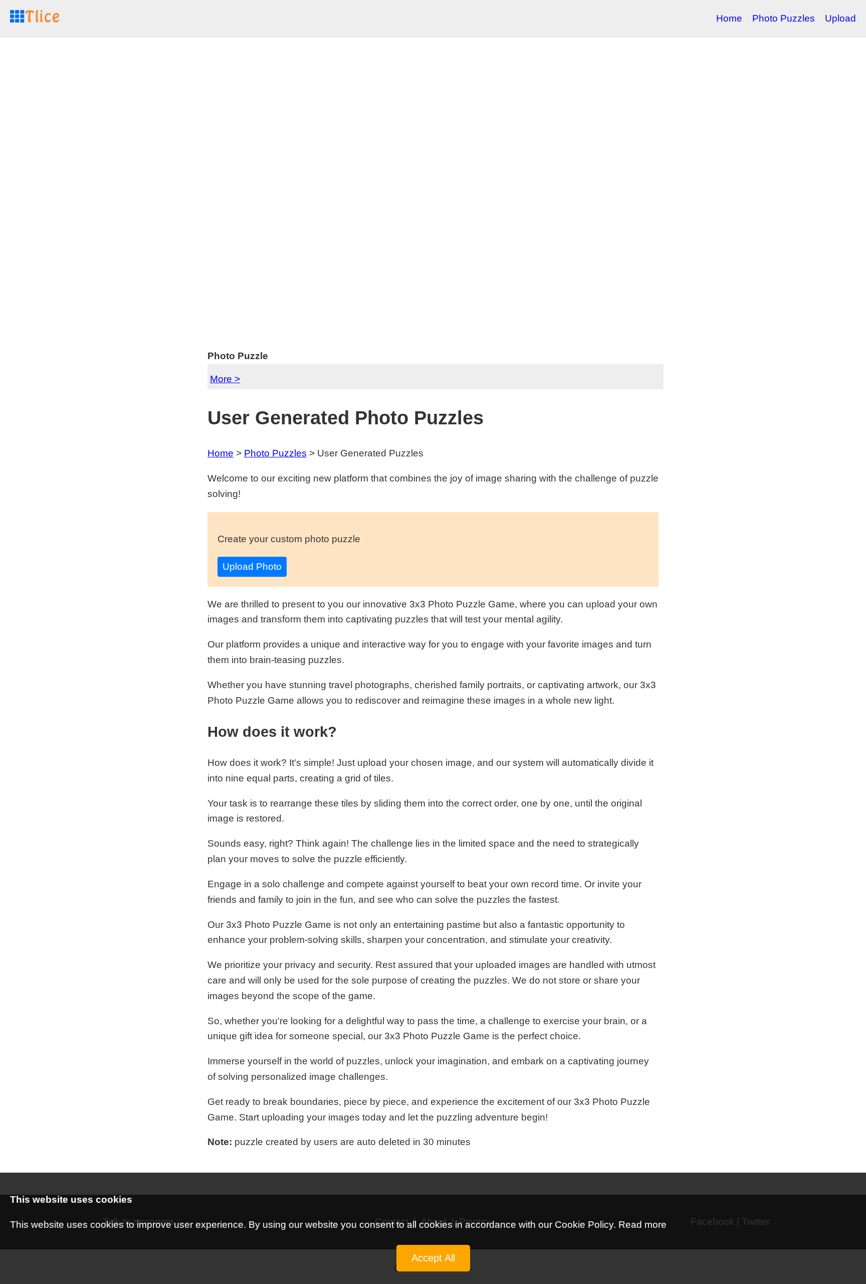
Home (729, 18)
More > (225, 379)
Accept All (433, 1257)
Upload (840, 18)
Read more (642, 1224)
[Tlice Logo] (35, 19)
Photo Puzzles (783, 18)
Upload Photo (252, 566)
